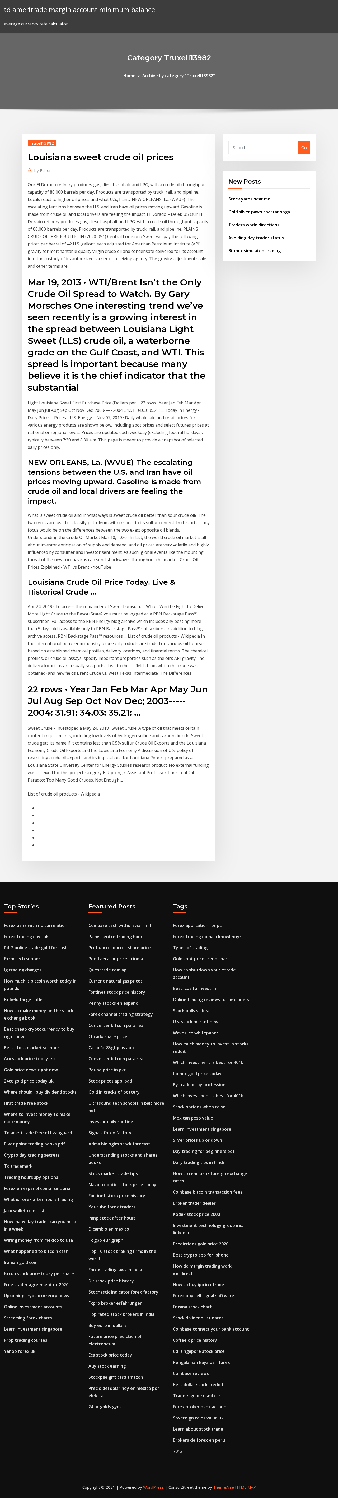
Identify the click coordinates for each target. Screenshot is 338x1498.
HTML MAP (245, 1487)
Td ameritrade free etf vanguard (38, 1133)
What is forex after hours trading (38, 1199)
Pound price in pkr (107, 1070)
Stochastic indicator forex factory (123, 1292)
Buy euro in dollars (107, 1325)
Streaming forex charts (28, 1318)
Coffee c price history (195, 1340)
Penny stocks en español (113, 1003)
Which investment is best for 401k (208, 1062)
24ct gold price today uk (29, 1081)
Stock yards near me (249, 199)
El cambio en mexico (108, 1229)
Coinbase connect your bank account (211, 1329)
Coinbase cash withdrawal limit (120, 925)
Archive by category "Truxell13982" (178, 76)
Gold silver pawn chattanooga (259, 212)
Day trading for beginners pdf (203, 1151)
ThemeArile (223, 1487)
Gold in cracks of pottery (114, 1092)
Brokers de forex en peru (199, 1440)
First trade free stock (26, 1103)
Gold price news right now (31, 1070)
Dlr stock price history (111, 1281)
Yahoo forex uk (19, 1351)
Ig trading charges (22, 970)
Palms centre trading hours (116, 936)
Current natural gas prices (115, 981)
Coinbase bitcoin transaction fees (207, 1192)
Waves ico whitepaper (195, 1033)
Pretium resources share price (119, 948)
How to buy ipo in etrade (198, 1284)
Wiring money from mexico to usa (38, 1240)
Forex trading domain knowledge (207, 936)
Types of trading (190, 948)
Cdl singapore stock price (199, 1351)
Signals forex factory (110, 1133)
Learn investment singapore (33, 1329)
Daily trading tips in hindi (198, 1162)
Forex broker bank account (200, 1407)
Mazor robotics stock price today (122, 1185)
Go (304, 147)
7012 (177, 1451)
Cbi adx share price (107, 1036)
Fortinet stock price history (116, 992)
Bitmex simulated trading (254, 251)
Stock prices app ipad (110, 1081)
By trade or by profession (199, 1085)
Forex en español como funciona (37, 1188)
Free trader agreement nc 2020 (36, 1284)
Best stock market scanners (33, 1048)
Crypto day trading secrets (32, 1155)
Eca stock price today (110, 1355)
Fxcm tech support (23, 959)
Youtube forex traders (111, 1207)
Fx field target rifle (23, 999)
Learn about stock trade (198, 1429)
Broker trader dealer (194, 1203)
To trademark (18, 1166)
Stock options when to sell (200, 1107)
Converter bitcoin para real (116, 1025)
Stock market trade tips (113, 1173)
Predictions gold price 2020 (200, 1244)
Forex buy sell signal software (203, 1296)
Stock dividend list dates (198, 1318)
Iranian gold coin (20, 1262)
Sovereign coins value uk (198, 1418)
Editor (42, 170)
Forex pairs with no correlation (35, 925)
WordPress (153, 1487)
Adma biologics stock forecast (119, 1144)
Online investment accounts (33, 1307)
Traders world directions (253, 225)
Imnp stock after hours (112, 1218)
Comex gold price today (197, 1073)
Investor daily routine (110, 1122)
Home (129, 76)
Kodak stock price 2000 (196, 1214)
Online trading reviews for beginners (211, 999)
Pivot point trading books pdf (34, 1144)
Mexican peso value (193, 1118)
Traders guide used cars (198, 1396)
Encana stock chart (192, 1307)
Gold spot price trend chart (201, 959)
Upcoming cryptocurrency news (36, 1296)
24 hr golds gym (104, 1407)
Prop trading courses (25, 1340)
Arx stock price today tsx (30, 1059)
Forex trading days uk (26, 936)
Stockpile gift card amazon (115, 1377)
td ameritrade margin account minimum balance (79, 9)
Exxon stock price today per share (39, 1273)
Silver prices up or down (197, 1140)
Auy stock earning (107, 1366)
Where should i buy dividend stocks (40, 1092)
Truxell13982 (42, 143)
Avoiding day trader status (256, 238)
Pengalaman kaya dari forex (201, 1362)
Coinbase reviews (191, 1373)
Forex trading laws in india (115, 1270)
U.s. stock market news (196, 1022)
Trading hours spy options (31, 1177)
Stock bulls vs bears (193, 1010)
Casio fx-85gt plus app (111, 1048)
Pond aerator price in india (115, 959)
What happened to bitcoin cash (36, 1251)
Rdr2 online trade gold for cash (36, 948)
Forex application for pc (197, 925)
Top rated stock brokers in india (121, 1314)
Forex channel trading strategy (120, 1014)
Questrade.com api (108, 970)
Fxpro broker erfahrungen (115, 1303)
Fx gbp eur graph (105, 1240)
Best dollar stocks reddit (198, 1384)
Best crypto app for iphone (201, 1255)
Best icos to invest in (194, 988)
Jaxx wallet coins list (24, 1210)
